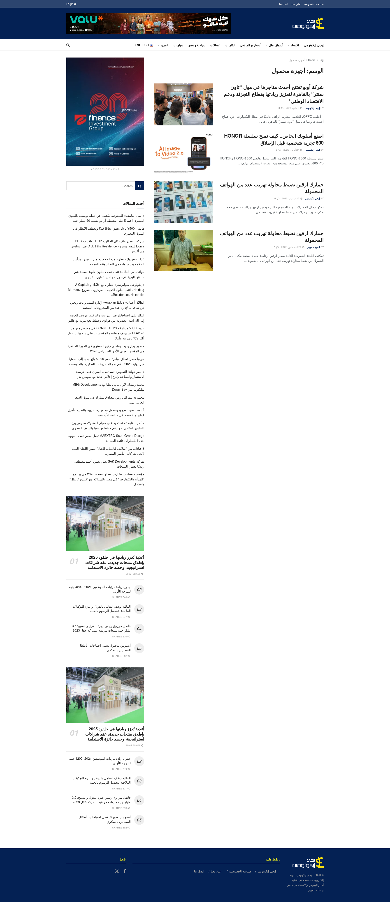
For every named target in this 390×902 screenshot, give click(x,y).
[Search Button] (68, 45)
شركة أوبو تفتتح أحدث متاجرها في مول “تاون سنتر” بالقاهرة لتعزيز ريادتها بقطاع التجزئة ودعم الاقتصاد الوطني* (274, 93)
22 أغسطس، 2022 (291, 247)
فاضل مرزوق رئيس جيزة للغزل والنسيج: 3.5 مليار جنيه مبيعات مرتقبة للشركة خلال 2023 (101, 627)
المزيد (165, 45)
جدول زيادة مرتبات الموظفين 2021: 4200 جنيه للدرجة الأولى (100, 588)
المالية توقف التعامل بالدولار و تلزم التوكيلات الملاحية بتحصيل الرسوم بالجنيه (101, 608)
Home (312, 60)
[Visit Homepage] (308, 23)
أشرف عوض (313, 247)
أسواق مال (276, 45)
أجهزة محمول (296, 60)
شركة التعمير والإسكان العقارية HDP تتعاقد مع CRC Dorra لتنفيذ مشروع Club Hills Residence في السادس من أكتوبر (107, 246)
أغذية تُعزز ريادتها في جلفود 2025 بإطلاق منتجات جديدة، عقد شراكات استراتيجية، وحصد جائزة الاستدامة (114, 562)
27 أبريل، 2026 (291, 149)
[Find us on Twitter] (117, 871)
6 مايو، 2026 (293, 108)
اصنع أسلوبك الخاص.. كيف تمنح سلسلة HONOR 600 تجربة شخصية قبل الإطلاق (274, 139)
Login (70, 4)
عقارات (230, 45)
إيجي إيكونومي (314, 45)
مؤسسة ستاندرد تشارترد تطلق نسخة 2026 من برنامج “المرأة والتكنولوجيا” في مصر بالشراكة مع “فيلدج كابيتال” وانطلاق (107, 479)
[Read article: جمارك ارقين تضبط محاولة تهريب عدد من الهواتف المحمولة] (183, 202)
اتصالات (215, 45)
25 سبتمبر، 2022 (291, 198)
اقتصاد (295, 45)
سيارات (178, 45)
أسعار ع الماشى (250, 45)
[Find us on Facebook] (124, 871)
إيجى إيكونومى (312, 108)
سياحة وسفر (196, 45)
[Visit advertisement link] (148, 23)
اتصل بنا (283, 4)
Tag (321, 60)
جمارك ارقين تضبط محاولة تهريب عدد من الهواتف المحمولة (272, 188)
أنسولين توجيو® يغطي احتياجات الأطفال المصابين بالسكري (105, 647)
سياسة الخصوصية (314, 4)
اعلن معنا (296, 4)
